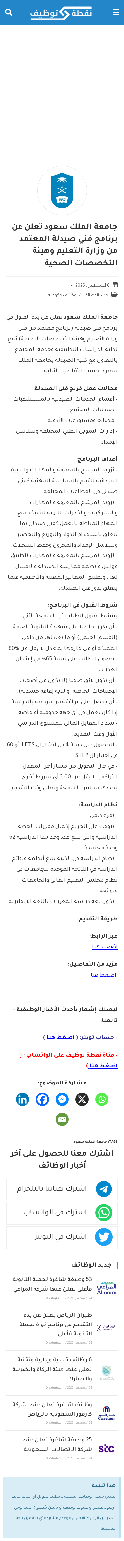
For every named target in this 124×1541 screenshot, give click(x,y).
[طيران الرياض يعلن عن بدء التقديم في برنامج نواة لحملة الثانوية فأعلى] (106, 1328)
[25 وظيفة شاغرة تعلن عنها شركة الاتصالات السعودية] (106, 1448)
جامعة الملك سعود (90, 1142)
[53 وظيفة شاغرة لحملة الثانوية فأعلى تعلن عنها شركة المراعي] (106, 1288)
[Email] (62, 1119)
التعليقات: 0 (54, 1298)
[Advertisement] (62, 90)
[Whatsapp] (101, 1099)
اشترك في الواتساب (55, 1213)
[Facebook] (42, 1099)
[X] (82, 1099)
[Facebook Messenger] (62, 1099)
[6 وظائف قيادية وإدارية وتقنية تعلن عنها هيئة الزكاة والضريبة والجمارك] (106, 1373)
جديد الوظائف (95, 295)
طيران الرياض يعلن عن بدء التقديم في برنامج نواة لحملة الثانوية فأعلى (55, 1325)
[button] (116, 12)
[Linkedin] (22, 1099)
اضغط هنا (105, 947)
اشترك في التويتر (61, 1237)
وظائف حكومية (62, 295)
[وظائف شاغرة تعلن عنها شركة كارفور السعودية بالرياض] (106, 1413)
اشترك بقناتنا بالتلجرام (52, 1189)
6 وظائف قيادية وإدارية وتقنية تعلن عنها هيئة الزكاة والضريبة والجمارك (52, 1369)
